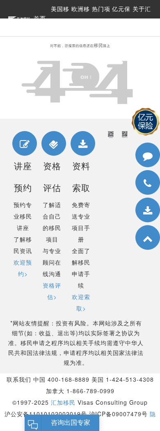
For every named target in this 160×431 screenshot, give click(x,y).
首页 (40, 18)
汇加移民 (63, 402)
